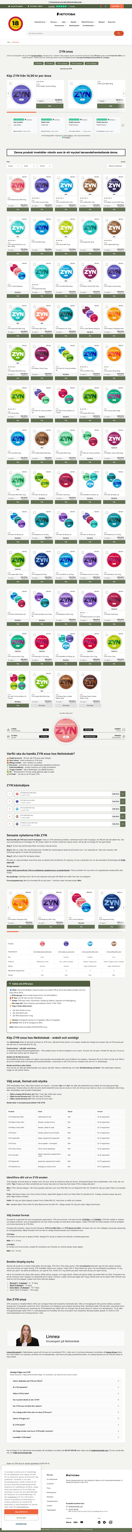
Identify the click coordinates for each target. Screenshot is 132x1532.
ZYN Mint (49, 63)
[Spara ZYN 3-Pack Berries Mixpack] (83, 307)
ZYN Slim (86, 1219)
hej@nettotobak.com (76, 1506)
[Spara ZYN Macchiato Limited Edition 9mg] (59, 675)
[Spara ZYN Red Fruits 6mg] (59, 473)
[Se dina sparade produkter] (106, 6)
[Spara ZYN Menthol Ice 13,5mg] (107, 513)
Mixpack (102, 22)
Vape (63, 22)
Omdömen (50, 1484)
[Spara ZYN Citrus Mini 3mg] (59, 220)
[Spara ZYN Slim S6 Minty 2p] (107, 473)
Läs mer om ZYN (66, 69)
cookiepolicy (12, 1497)
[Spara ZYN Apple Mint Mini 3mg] (10, 347)
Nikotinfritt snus (87, 22)
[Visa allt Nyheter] (77, 22)
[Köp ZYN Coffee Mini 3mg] (122, 816)
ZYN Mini (38, 63)
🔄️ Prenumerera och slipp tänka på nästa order (65, 2)
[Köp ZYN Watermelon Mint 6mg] (122, 794)
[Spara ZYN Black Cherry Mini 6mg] (107, 431)
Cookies (49, 1505)
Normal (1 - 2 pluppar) (18, 1283)
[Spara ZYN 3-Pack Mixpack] (10, 264)
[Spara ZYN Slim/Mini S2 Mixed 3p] (59, 635)
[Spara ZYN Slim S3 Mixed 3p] (83, 513)
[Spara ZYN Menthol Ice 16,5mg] (34, 513)
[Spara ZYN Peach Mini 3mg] (34, 307)
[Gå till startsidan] (66, 14)
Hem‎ (8, 42)
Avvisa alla (21, 1518)
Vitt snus (53, 22)
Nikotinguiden (74, 25)
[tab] (21, 112)
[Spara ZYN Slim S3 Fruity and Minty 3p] (59, 347)
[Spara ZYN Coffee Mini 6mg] (107, 220)
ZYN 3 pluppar (77, 63)
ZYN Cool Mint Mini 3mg (90, 952)
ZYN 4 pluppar (91, 63)
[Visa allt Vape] (66, 22)
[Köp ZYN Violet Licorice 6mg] (122, 801)
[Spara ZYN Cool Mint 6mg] (10, 431)
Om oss (50, 1475)
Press (49, 1488)
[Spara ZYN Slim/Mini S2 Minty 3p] (83, 473)
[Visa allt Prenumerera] (65, 25)
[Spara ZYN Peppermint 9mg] (34, 553)
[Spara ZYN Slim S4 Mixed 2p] (34, 473)
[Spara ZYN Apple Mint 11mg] (10, 553)
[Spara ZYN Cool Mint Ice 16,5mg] (59, 553)
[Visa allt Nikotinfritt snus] (94, 22)
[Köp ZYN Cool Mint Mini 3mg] (122, 809)
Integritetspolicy (52, 1501)
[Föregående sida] (8, 93)
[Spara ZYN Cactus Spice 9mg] (107, 389)
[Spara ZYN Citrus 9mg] (10, 389)
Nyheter (73, 22)
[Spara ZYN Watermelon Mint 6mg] (10, 178)
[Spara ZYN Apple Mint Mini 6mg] (34, 675)
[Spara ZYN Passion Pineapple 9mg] (107, 307)
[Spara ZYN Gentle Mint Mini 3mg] (10, 473)
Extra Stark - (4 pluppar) (19, 1288)
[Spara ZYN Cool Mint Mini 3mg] (59, 178)
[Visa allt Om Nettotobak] (94, 25)
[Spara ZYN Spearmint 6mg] (83, 220)
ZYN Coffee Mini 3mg (114, 952)
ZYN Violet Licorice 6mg (66, 952)
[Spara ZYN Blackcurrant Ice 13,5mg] (83, 592)
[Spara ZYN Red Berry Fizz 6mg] (34, 635)
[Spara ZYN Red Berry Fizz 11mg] (83, 635)
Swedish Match (36, 56)
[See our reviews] (61, 6)
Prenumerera (59, 25)
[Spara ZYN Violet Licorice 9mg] (107, 264)
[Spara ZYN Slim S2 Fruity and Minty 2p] (83, 431)
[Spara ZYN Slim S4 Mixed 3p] (10, 513)
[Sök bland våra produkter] (119, 33)
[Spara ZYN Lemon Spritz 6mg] (107, 347)
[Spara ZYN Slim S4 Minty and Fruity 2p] (34, 592)
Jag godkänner (21, 1512)
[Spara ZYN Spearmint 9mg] (34, 264)
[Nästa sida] (123, 93)
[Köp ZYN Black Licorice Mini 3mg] (122, 824)
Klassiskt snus (40, 22)
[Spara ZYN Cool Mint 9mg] (71, 84)
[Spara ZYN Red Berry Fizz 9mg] (107, 553)
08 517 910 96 (73, 1509)
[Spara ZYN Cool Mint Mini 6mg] (59, 264)
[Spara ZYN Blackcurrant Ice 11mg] (83, 553)
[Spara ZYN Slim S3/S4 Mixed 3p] (10, 592)
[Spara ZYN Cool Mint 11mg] (83, 347)
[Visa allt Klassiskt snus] (46, 22)
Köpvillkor (50, 1497)
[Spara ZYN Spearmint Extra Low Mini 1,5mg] (10, 220)
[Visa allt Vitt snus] (58, 22)
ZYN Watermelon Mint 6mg (42, 952)
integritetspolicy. (22, 1507)
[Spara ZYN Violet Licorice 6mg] (10, 84)
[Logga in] (101, 6)
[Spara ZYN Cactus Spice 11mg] (10, 635)
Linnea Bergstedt (14, 1352)
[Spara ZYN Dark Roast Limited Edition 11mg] (83, 675)
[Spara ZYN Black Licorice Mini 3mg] (107, 178)
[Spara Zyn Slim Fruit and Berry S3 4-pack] (10, 675)
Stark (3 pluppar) (16, 1285)
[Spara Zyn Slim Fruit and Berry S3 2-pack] (59, 389)
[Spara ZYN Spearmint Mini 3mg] (10, 307)
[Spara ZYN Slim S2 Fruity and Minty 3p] (34, 389)
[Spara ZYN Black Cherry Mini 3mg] (83, 264)
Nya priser (111, 22)
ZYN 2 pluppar (62, 63)
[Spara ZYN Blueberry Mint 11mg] (59, 592)
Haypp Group (111, 1352)
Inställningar (21, 1524)
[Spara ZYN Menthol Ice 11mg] (59, 307)
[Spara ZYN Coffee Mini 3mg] (83, 178)
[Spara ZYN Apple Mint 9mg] (83, 389)
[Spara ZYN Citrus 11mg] (107, 635)
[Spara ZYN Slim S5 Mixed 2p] (59, 513)
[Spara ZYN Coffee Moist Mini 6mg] (34, 431)
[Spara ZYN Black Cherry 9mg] (34, 347)
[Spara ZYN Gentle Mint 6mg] (59, 431)
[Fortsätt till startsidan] (96, 1474)
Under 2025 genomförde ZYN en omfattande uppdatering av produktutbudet (38, 870)
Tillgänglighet (51, 1510)
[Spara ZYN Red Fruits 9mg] (107, 592)
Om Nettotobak (88, 25)
